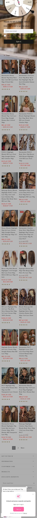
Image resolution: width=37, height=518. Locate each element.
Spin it (18, 42)
